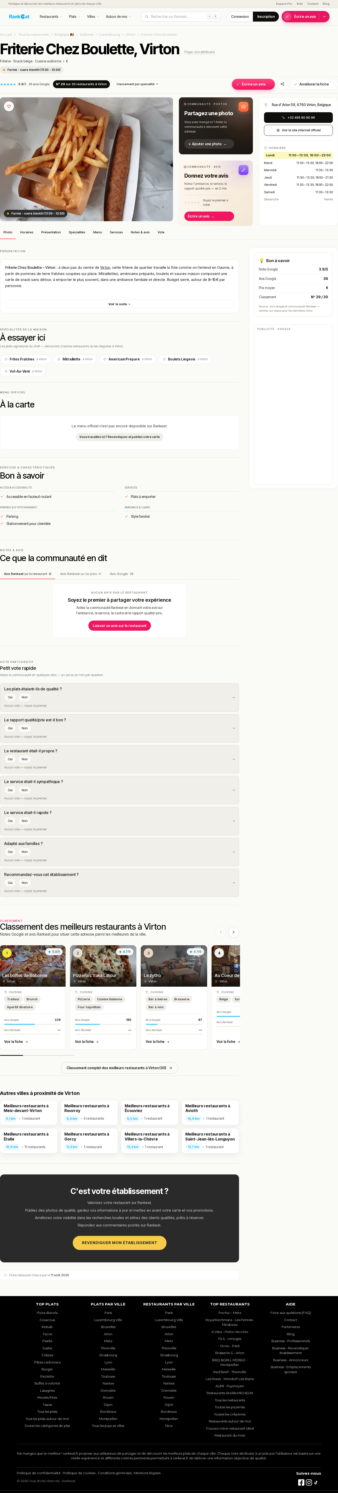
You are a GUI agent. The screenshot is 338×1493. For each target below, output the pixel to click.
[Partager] (282, 84)
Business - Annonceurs (290, 1360)
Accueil (6, 34)
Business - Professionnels (290, 1341)
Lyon (108, 1362)
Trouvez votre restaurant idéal (230, 1428)
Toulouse (108, 1376)
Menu (97, 232)
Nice (169, 1426)
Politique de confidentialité (39, 1473)
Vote (161, 232)
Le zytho (152, 975)
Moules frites (47, 1397)
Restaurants (49, 17)
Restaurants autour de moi (230, 1421)
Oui (10, 697)
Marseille (108, 1369)
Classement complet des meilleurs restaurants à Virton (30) (116, 1068)
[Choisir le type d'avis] (324, 16)
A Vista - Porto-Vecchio (230, 1332)
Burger (47, 1369)
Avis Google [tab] (122, 574)
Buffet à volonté (47, 1383)
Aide (300, 3)
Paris (108, 1313)
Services (116, 232)
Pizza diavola (47, 1313)
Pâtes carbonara (47, 1362)
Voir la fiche (13, 1042)
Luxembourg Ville (108, 1320)
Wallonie (87, 34)
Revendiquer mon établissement (119, 1242)
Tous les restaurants (34, 34)
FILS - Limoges (229, 1339)
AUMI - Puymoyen (230, 1386)
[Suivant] (233, 932)
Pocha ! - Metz (229, 1313)
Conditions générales (115, 1473)
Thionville (108, 1348)
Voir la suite (118, 304)
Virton (130, 34)
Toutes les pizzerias (230, 1407)
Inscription (266, 17)
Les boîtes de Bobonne (24, 975)
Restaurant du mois (230, 1435)
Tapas (47, 1405)
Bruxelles (108, 1327)
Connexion (240, 17)
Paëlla (47, 1341)
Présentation (51, 232)
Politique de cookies (79, 1473)
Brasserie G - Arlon (229, 1353)
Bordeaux (108, 1411)
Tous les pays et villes (108, 1426)
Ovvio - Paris (230, 1346)
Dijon (108, 1405)
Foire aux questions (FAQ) (290, 1313)
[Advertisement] (293, 407)
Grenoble (108, 1390)
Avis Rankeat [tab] (27, 574)
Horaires (26, 232)
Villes (91, 17)
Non (25, 697)
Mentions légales (147, 1473)
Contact (312, 3)
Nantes (108, 1383)
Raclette (47, 1376)
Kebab (47, 1327)
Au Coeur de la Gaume (237, 975)
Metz (108, 1341)
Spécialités (77, 232)
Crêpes (47, 1355)
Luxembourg (109, 34)
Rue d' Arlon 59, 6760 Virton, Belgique (301, 105)
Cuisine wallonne (48, 61)
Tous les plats (47, 1411)
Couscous (47, 1320)
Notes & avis (140, 232)
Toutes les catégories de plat (47, 1426)
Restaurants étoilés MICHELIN (230, 1393)
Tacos (47, 1334)
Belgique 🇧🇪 (64, 34)
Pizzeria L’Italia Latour (95, 975)
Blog (326, 3)
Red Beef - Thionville (229, 1372)
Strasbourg (108, 1355)
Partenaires (291, 1327)
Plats (72, 17)
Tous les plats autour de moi (47, 1419)
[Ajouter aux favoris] (9, 106)
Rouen (108, 1397)
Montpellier (108, 1419)
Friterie (5, 61)
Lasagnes (47, 1390)
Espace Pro (284, 3)
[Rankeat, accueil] (19, 16)
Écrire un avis (305, 17)
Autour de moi (116, 17)
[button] (216, 125)
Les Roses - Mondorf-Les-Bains (230, 1379)
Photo (7, 232)
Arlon (108, 1334)
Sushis (47, 1348)
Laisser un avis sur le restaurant (119, 626)
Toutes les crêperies (229, 1414)
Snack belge (22, 61)
